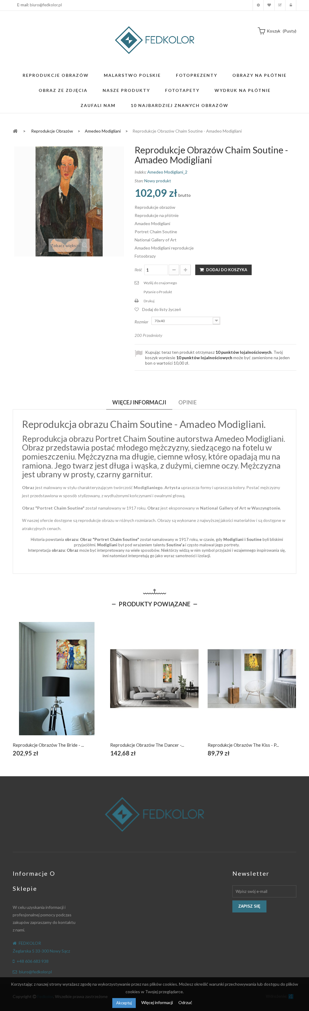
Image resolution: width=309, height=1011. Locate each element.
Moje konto (258, 5)
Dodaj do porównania (71, 685)
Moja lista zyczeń (269, 5)
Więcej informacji (157, 1002)
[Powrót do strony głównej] (15, 130)
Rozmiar (142, 321)
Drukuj (149, 301)
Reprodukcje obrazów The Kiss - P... (243, 745)
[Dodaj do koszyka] (42, 685)
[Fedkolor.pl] (154, 40)
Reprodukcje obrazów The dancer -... (147, 745)
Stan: (139, 180)
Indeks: (140, 171)
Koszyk (280, 5)
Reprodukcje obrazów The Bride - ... (48, 745)
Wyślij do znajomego (160, 283)
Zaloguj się (290, 5)
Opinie (187, 402)
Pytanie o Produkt (158, 292)
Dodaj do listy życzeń (161, 309)
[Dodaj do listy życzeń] (57, 685)
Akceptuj (124, 1002)
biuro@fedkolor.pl (46, 4)
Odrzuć (185, 1002)
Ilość (138, 269)
